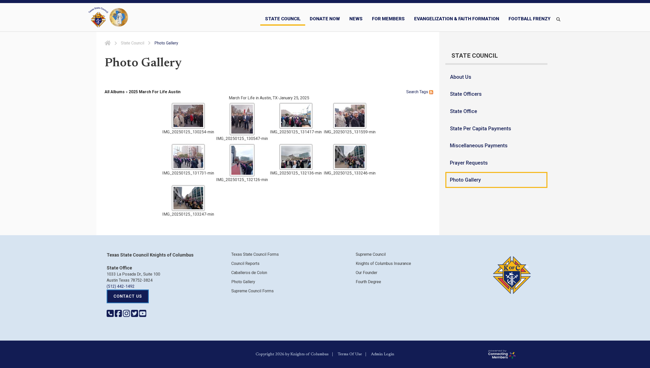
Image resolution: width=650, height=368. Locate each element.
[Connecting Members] (566, 354)
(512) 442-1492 (121, 286)
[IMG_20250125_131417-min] (296, 116)
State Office (463, 111)
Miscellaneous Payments (479, 145)
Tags (423, 91)
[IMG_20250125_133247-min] (188, 198)
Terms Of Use (350, 354)
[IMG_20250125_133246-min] (350, 157)
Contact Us (127, 296)
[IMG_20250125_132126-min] (242, 160)
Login (389, 354)
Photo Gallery (465, 180)
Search (412, 91)
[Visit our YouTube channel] (142, 315)
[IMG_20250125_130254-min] (188, 116)
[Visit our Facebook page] (119, 315)
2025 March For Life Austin (155, 91)
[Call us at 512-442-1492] (111, 315)
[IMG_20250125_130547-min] (242, 119)
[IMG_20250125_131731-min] (188, 157)
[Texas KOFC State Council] (108, 17)
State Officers (466, 94)
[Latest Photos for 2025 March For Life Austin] (431, 91)
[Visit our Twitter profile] (135, 315)
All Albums (115, 91)
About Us (460, 77)
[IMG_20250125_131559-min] (350, 116)
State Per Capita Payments (480, 128)
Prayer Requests (469, 163)
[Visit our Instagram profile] (127, 315)
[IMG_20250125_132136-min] (296, 157)
